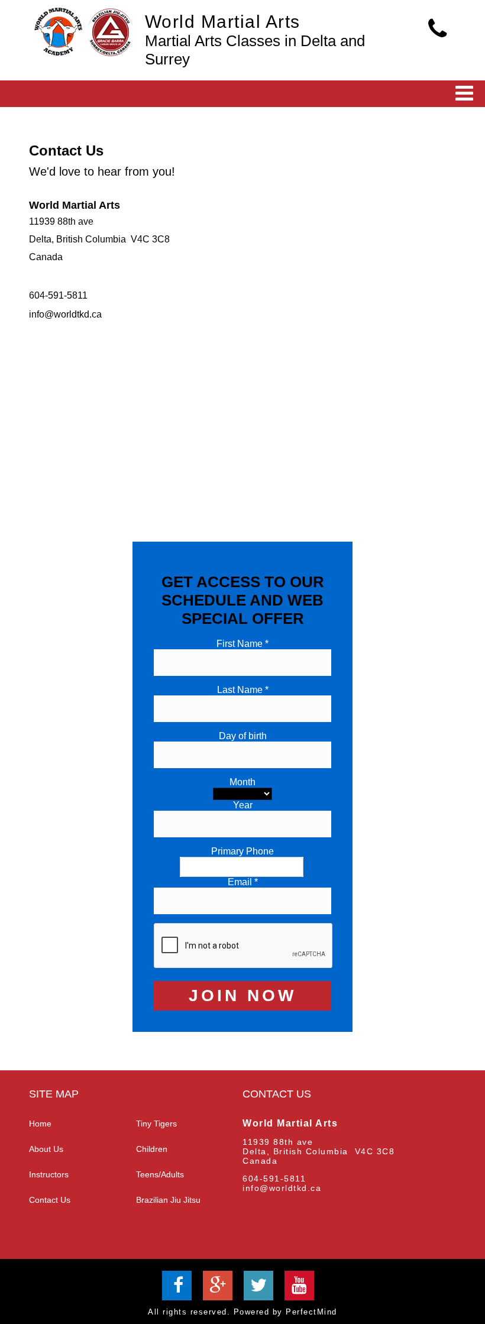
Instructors (49, 1174)
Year (243, 805)
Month (242, 782)
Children (151, 1149)
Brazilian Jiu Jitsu (168, 1200)
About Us (46, 1149)
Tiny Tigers (156, 1123)
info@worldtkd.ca (65, 314)
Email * (243, 882)
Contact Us (49, 1200)
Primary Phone (242, 851)
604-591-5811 (58, 295)
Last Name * (243, 690)
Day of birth (243, 736)
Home (40, 1123)
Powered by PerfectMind (285, 1311)
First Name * (242, 644)
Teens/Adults (160, 1174)
